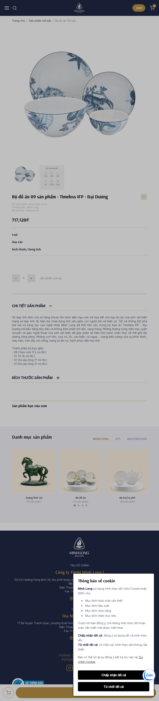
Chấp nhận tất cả (113, 675)
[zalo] (149, 675)
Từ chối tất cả (114, 687)
